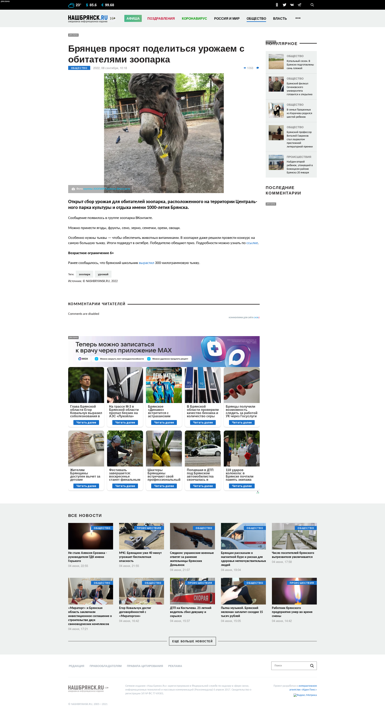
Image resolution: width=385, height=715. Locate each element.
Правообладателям (106, 666)
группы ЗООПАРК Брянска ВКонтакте (106, 188)
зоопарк (84, 274)
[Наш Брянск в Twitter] (284, 5)
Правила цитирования (145, 666)
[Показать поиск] (312, 5)
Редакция (76, 666)
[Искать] (312, 666)
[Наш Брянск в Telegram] (299, 5)
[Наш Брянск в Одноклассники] (277, 5)
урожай (103, 274)
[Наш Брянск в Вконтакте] (292, 5)
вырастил (146, 263)
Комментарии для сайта (244, 318)
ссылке (252, 243)
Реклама (175, 666)
